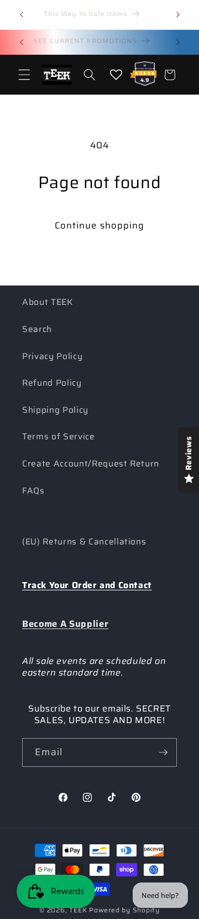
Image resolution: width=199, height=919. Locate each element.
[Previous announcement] (21, 15)
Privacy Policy (52, 356)
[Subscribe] (163, 752)
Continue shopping (100, 225)
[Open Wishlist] (116, 74)
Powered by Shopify (124, 910)
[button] (24, 74)
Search (37, 329)
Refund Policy (52, 383)
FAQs (33, 490)
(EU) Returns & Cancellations (84, 541)
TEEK (78, 910)
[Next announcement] (178, 15)
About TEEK (47, 302)
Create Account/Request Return (90, 463)
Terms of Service (58, 436)
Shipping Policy (55, 410)
